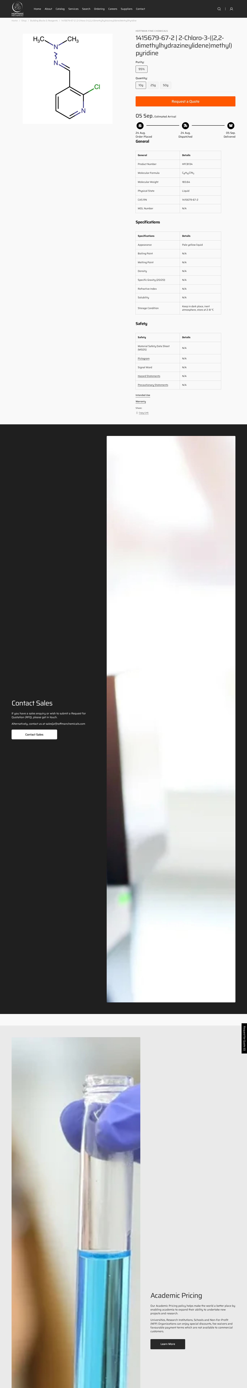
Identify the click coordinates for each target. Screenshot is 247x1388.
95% (143, 70)
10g (142, 86)
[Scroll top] (243, 1384)
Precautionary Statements (153, 385)
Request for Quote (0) (244, 1038)
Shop (24, 20)
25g (154, 86)
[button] (219, 9)
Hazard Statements (149, 376)
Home (15, 20)
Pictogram (144, 358)
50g (167, 86)
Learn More (168, 1344)
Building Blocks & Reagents (44, 20)
